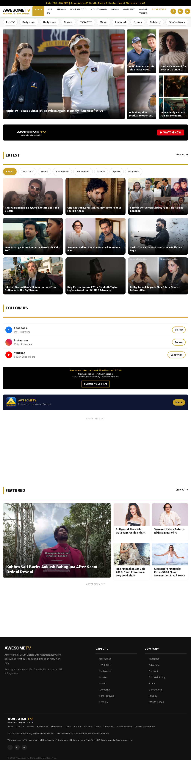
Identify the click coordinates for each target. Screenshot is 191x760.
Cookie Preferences (145, 726)
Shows (68, 22)
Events (138, 22)
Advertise (154, 664)
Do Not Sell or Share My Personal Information (30, 733)
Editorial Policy (157, 677)
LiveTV (10, 22)
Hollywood (49, 22)
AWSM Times (156, 701)
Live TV (103, 701)
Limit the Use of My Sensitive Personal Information (83, 733)
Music (103, 22)
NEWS (115, 9)
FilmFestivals (177, 22)
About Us (154, 658)
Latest (9, 171)
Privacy (153, 695)
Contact (153, 671)
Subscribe (176, 354)
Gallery (77, 726)
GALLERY (129, 9)
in (180, 11)
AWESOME (16, 11)
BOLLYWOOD (78, 9)
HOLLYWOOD (99, 9)
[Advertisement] (95, 447)
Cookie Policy (124, 726)
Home (38, 9)
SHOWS (61, 9)
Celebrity (155, 22)
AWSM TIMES (143, 11)
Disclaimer (109, 726)
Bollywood (28, 22)
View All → (182, 154)
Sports (116, 171)
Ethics (152, 683)
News (44, 171)
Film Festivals (107, 695)
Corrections (155, 689)
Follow (179, 329)
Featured (120, 22)
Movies (103, 677)
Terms (98, 726)
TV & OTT (86, 22)
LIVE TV (49, 11)
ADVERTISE (159, 9)
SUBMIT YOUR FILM (95, 384)
